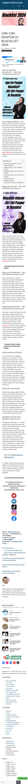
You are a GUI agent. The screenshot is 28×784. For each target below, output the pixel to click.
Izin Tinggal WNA (11, 692)
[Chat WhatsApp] (22, 778)
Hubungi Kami (10, 743)
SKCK (7, 698)
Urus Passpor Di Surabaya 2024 (13, 550)
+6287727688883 (8, 539)
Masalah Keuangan (9, 180)
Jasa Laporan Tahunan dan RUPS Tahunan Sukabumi (15, 650)
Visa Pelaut (9, 688)
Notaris (8, 713)
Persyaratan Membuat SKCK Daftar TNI (15, 627)
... (2, 600)
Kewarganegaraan (11, 720)
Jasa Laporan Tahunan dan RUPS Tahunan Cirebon (15, 635)
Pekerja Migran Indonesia (13, 696)
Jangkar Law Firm (11, 764)
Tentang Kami (10, 741)
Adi (2, 48)
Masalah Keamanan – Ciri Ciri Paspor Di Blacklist (14, 172)
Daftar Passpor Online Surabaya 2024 (14, 552)
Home (3, 64)
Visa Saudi (9, 682)
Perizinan (8, 704)
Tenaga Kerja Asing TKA (12, 694)
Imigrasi (8, 718)
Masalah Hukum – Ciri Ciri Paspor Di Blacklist (13, 168)
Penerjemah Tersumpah (12, 717)
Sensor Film (9, 728)
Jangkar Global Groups (12, 3)
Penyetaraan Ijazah (11, 702)
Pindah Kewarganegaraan (13, 722)
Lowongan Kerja (10, 745)
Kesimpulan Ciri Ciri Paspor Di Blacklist (13, 182)
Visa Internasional (11, 680)
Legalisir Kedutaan (11, 715)
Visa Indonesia (10, 686)
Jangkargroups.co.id (14, 532)
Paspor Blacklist (6, 50)
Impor (7, 734)
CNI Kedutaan (10, 726)
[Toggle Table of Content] (22, 161)
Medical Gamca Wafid (12, 690)
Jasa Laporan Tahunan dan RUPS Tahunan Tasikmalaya (15, 642)
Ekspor (8, 732)
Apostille (8, 711)
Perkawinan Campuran (12, 724)
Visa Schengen (10, 684)
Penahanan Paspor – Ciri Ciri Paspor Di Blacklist (13, 175)
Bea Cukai (9, 730)
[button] (19, 6)
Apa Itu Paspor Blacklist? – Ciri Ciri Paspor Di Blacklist (12, 164)
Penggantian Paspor (9, 178)
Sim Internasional (11, 700)
